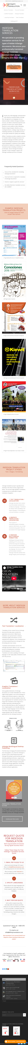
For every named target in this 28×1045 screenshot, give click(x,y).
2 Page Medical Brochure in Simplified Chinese (14, 258)
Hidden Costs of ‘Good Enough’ (12, 987)
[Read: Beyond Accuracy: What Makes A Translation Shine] (4, 982)
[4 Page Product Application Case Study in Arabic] (14, 433)
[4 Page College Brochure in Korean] (14, 396)
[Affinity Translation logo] (11, 5)
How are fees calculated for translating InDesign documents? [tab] (14, 172)
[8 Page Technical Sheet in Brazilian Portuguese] (14, 318)
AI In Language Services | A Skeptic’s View (15, 991)
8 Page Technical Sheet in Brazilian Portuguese (14, 335)
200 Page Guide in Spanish (9, 299)
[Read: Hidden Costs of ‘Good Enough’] (4, 988)
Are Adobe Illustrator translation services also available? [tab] (15, 186)
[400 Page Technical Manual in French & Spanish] (14, 357)
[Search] (20, 5)
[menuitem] (20, 5)
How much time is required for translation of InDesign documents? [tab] (15, 177)
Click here (19, 871)
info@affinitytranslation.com (14, 932)
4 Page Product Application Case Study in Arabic (14, 450)
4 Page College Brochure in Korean (11, 414)
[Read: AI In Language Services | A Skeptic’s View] (4, 992)
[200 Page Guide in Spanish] (14, 279)
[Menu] (24, 5)
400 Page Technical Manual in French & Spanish (14, 378)
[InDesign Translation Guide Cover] (14, 791)
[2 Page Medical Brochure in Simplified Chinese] (14, 240)
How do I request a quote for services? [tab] (14, 182)
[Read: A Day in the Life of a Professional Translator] (4, 996)
